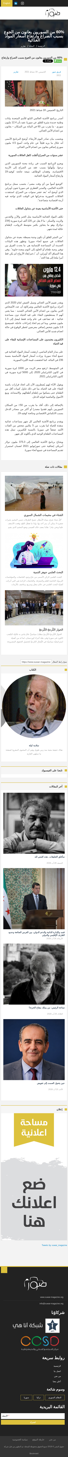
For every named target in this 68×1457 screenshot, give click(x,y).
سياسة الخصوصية (20, 1439)
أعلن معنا (57, 1381)
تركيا (39, 1397)
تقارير (16, 72)
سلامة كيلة (34, 745)
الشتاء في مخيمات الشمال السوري (43, 515)
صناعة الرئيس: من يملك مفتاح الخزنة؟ (47, 1007)
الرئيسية (57, 1366)
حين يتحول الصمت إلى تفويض (51, 1083)
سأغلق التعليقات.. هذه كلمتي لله (50, 856)
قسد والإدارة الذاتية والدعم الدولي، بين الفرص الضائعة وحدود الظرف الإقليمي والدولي (36, 933)
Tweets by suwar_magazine (54, 1245)
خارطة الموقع (38, 1439)
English (6, 3)
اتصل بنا (57, 1371)
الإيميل (5, 1416)
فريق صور (56, 72)
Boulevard (34, 1453)
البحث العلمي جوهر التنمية (48, 572)
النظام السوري (54, 1397)
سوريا (26, 1397)
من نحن (57, 1376)
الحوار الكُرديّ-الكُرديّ (51, 629)
